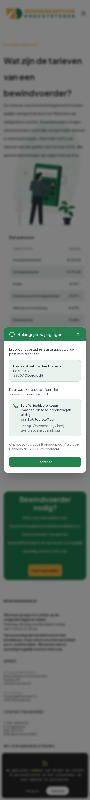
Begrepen (45, 462)
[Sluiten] (78, 334)
